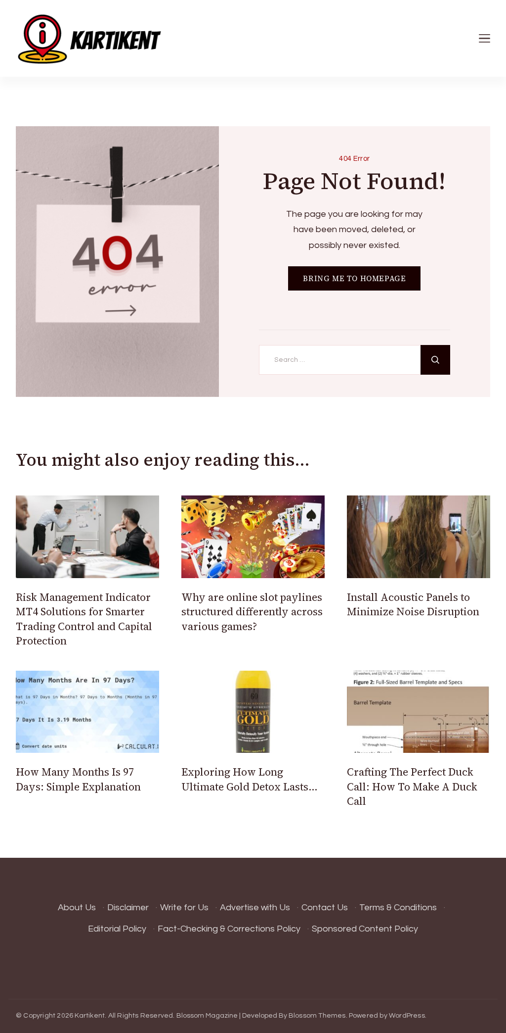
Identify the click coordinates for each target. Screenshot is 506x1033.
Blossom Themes (317, 1015)
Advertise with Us (255, 907)
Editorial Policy (117, 929)
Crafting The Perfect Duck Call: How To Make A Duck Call (412, 786)
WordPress (407, 1015)
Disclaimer (128, 907)
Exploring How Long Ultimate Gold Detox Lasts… (249, 779)
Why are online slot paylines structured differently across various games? (252, 612)
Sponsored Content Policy (365, 929)
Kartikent (90, 1015)
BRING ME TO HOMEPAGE (354, 278)
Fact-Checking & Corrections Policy (229, 929)
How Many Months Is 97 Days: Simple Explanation (78, 779)
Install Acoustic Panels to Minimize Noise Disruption (413, 604)
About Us (77, 907)
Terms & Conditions (398, 907)
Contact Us (324, 907)
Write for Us (184, 907)
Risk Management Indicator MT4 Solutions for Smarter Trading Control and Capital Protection (84, 619)
